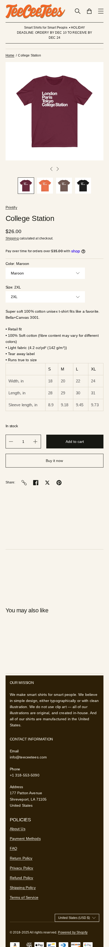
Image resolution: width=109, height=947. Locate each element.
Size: (13, 287)
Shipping (12, 238)
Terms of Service (24, 897)
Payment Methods (25, 838)
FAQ (13, 848)
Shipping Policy (23, 887)
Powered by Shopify (73, 932)
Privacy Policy (21, 868)
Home (10, 55)
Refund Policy (21, 878)
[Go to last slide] (51, 169)
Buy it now (54, 461)
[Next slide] (57, 169)
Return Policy (21, 858)
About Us (17, 829)
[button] (26, 185)
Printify (11, 207)
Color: (17, 263)
